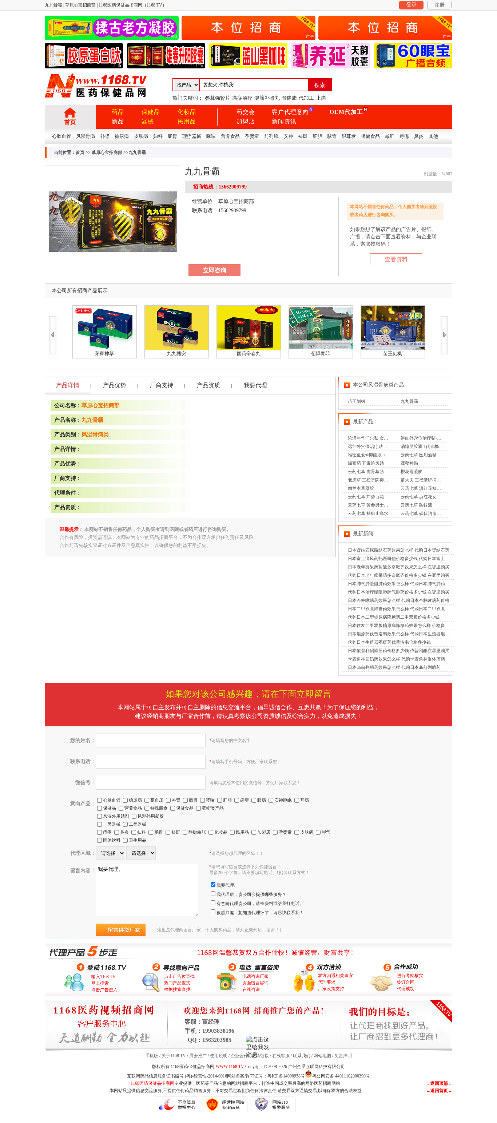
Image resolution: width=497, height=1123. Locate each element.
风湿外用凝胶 (151, 816)
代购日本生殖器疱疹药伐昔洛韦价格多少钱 (389, 642)
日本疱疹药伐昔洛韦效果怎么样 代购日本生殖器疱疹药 (401, 633)
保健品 (151, 112)
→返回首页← (439, 1090)
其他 (433, 136)
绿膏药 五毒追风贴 (366, 463)
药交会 (245, 112)
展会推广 (198, 1055)
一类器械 (111, 824)
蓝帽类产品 (213, 808)
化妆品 (187, 112)
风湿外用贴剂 (116, 816)
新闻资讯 (284, 121)
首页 (70, 122)
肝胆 (317, 136)
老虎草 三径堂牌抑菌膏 (370, 480)
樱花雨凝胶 (411, 471)
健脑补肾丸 (267, 98)
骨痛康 (289, 98)
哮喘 (211, 136)
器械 (148, 121)
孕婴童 (252, 136)
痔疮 (404, 136)
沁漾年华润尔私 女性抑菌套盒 (377, 438)
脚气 (326, 832)
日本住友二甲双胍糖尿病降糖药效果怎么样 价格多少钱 (401, 625)
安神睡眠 (283, 800)
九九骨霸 (92, 420)
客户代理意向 (290, 112)
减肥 (389, 136)
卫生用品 (137, 840)
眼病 (261, 800)
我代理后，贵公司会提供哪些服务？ (251, 894)
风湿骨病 (85, 136)
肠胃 (172, 136)
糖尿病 (122, 136)
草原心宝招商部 (107, 152)
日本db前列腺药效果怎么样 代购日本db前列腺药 (394, 667)
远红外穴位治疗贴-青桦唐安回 (377, 446)
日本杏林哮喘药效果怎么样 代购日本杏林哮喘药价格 (398, 600)
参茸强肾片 (217, 98)
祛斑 (302, 136)
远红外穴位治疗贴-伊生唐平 (427, 438)
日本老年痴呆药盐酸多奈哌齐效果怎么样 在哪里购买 (398, 567)
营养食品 (230, 136)
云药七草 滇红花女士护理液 (427, 496)
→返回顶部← (439, 1083)
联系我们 (301, 1055)
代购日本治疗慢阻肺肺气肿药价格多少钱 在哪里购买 (398, 592)
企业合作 (239, 1055)
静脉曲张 (197, 832)
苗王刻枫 (356, 401)
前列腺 (271, 136)
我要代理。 (227, 885)
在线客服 (281, 1055)
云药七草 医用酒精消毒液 (425, 454)
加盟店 (245, 121)
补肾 (105, 136)
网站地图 (322, 1055)
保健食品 (370, 136)
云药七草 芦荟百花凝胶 (370, 496)
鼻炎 (419, 136)
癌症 (244, 800)
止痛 (321, 98)
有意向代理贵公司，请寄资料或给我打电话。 (260, 903)
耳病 (304, 800)
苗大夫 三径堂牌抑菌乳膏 (425, 480)
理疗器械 (191, 136)
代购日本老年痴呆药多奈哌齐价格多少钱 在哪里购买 (398, 575)
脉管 (332, 136)
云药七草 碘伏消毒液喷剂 (425, 513)
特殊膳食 (159, 808)
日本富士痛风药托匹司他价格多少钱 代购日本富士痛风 (401, 558)
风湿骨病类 (95, 434)
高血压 (156, 800)
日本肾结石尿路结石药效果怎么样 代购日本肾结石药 (398, 550)
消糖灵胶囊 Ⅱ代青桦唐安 (424, 446)
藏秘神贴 (409, 463)
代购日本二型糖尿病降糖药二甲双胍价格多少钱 (394, 617)
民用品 (187, 121)
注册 (439, 5)
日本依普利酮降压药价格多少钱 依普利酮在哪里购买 (398, 650)
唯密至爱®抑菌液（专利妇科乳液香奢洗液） (391, 454)
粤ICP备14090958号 (286, 1076)
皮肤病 (141, 136)
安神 (288, 136)
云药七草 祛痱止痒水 (368, 513)
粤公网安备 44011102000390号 (341, 1076)
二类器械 (137, 824)
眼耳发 (349, 136)
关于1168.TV (174, 1055)
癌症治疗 (242, 98)
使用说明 (218, 1055)
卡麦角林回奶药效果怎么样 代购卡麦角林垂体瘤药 (396, 659)
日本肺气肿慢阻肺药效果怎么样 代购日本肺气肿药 (396, 583)
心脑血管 (61, 136)
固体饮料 (111, 840)
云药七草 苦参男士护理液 (372, 505)
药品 (118, 112)
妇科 (158, 136)
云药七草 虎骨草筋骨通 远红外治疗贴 (384, 471)
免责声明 (343, 1055)
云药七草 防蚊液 (416, 505)
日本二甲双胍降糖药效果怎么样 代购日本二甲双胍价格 (401, 608)
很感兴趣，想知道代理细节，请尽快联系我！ (260, 912)
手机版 (151, 1055)
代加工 (306, 98)
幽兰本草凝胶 (361, 488)
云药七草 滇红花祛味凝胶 (425, 488)
